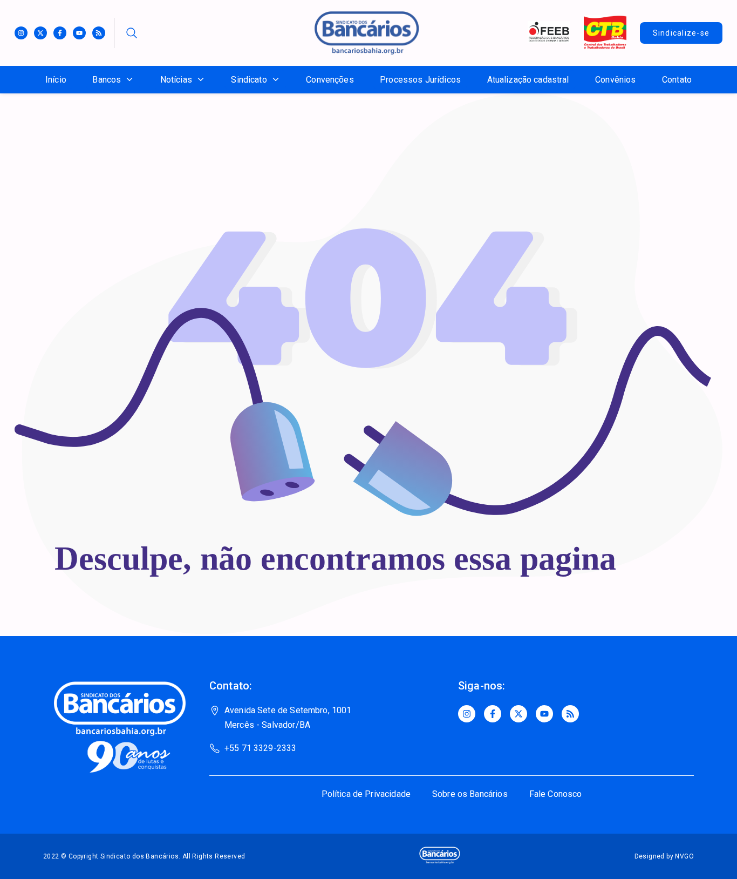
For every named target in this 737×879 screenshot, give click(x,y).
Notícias (176, 80)
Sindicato (249, 80)
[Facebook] (59, 32)
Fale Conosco (555, 794)
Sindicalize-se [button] (681, 33)
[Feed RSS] (98, 32)
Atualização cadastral (528, 80)
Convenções (330, 80)
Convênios (615, 80)
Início (55, 80)
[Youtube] (79, 32)
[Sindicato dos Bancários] (367, 51)
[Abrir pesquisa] (131, 33)
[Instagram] (21, 32)
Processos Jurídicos (420, 80)
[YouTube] (544, 713)
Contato (677, 80)
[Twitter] (40, 32)
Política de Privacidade (366, 794)
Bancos (106, 80)
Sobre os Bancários (470, 794)
